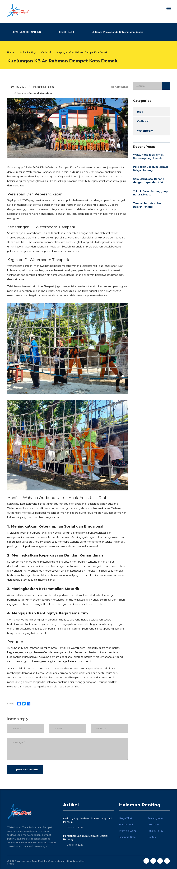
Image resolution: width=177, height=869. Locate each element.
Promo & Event (127, 830)
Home (10, 52)
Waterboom (145, 130)
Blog (140, 111)
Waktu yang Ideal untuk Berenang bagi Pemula (148, 156)
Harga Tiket (125, 818)
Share (10, 704)
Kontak (152, 837)
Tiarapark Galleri (128, 837)
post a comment (27, 769)
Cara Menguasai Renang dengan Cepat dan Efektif (149, 180)
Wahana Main (126, 824)
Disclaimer (154, 824)
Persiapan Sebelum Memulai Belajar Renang (151, 168)
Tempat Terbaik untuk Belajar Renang (147, 205)
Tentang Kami (155, 818)
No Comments (119, 86)
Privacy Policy (155, 830)
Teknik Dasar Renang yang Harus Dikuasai (150, 193)
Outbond (143, 121)
